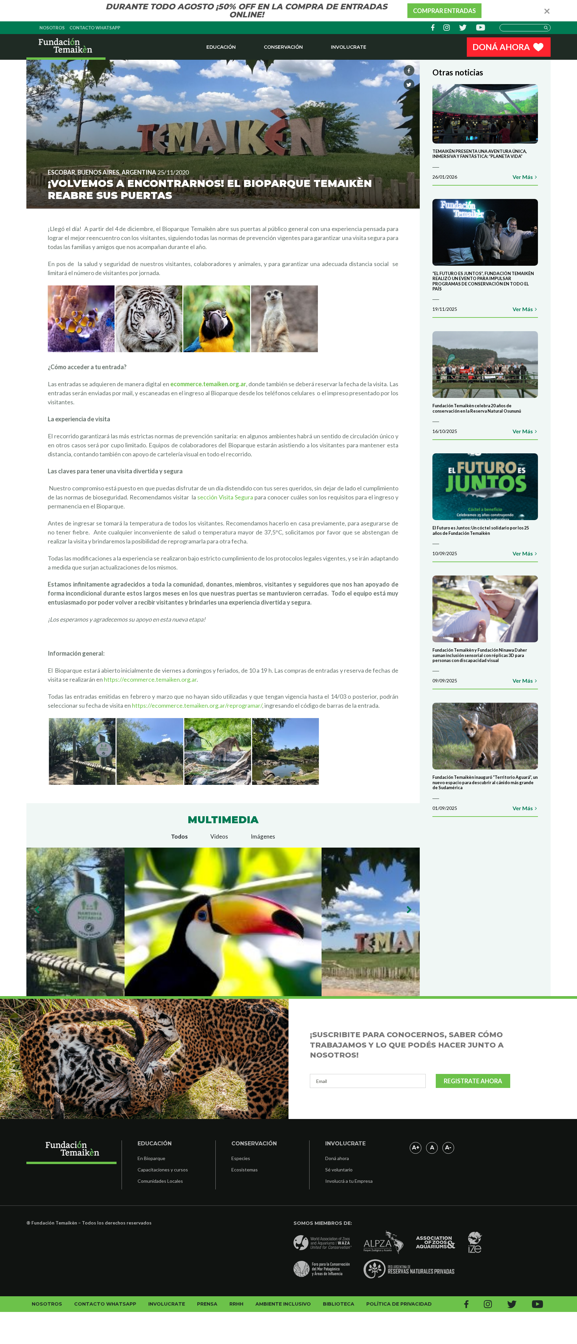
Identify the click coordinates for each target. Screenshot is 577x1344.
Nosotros (52, 27)
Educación (221, 47)
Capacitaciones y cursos (163, 1169)
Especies (240, 1158)
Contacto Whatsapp (94, 27)
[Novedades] (66, 47)
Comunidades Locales (160, 1181)
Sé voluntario (339, 1169)
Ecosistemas (244, 1169)
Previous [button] (37, 910)
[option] (223, 922)
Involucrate (348, 47)
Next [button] (409, 910)
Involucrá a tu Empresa (349, 1181)
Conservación (283, 47)
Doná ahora (337, 1158)
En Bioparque (151, 1158)
